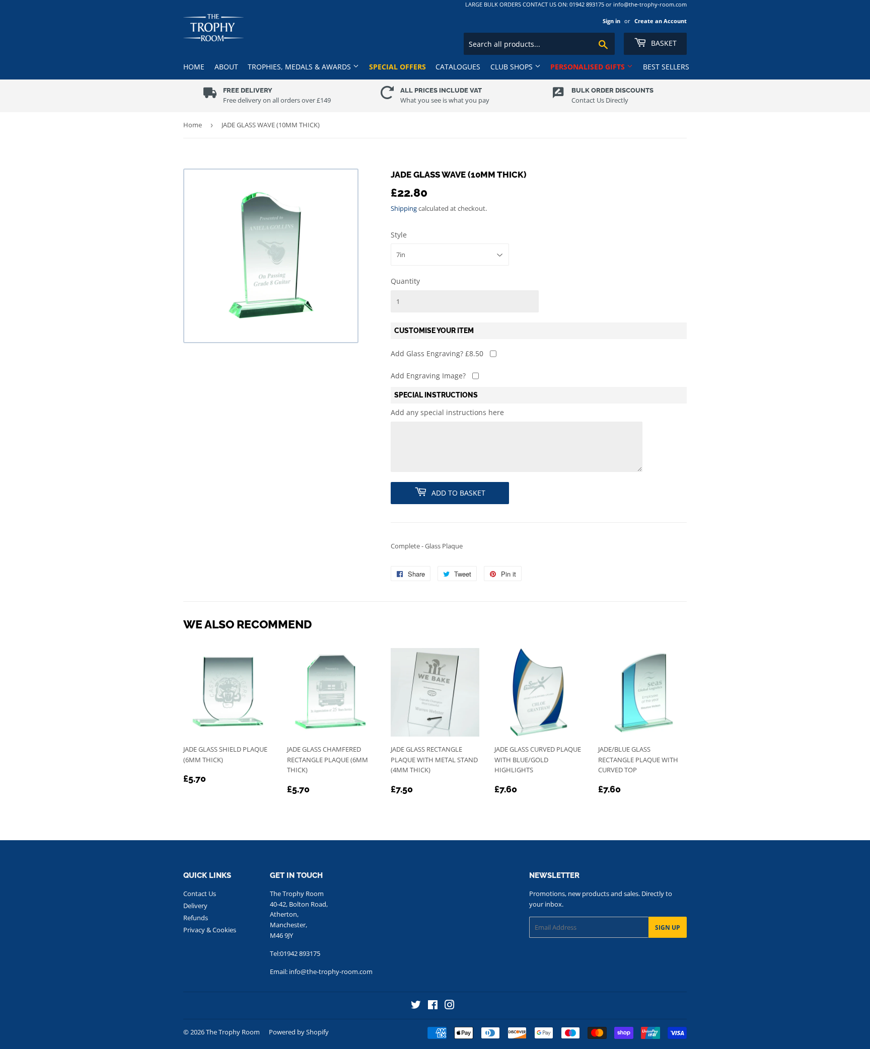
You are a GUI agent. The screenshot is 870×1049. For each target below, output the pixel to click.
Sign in (611, 21)
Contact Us (199, 893)
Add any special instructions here (447, 412)
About (226, 66)
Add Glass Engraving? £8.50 (437, 353)
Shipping (404, 208)
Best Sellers (666, 66)
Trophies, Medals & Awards (300, 66)
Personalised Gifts (588, 66)
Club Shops (512, 66)
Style (399, 234)
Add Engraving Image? (428, 375)
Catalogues (458, 66)
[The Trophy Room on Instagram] (450, 1006)
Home (193, 66)
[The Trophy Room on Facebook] (432, 1006)
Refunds (195, 917)
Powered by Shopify (299, 1031)
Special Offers (397, 66)
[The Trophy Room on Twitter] (416, 1006)
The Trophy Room (233, 1031)
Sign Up (667, 927)
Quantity (405, 281)
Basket (663, 43)
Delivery (195, 905)
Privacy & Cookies (209, 929)
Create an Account (660, 21)
